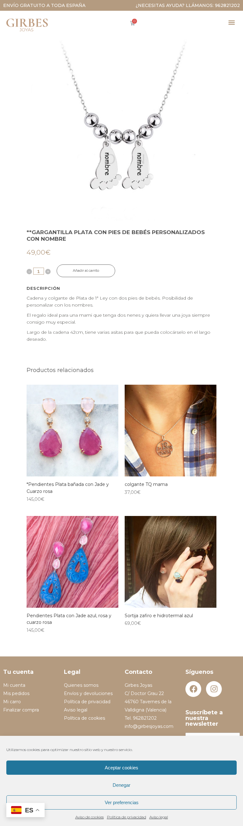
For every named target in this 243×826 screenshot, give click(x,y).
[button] (231, 22)
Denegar (121, 785)
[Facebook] (193, 689)
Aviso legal (158, 817)
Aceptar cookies (121, 767)
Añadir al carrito (86, 270)
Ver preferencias (122, 802)
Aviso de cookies (89, 817)
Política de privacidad (126, 817)
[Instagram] (214, 689)
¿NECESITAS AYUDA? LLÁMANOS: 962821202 (188, 5)
